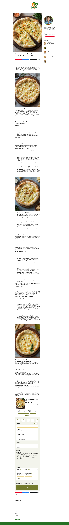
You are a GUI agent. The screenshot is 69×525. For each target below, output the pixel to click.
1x (34, 423)
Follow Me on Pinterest (50, 36)
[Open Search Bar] (53, 12)
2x (35, 423)
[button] (37, 425)
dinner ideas (16, 119)
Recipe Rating (17, 500)
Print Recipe (27, 407)
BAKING (16, 494)
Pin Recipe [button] (32, 407)
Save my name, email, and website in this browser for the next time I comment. (27, 517)
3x (36, 423)
